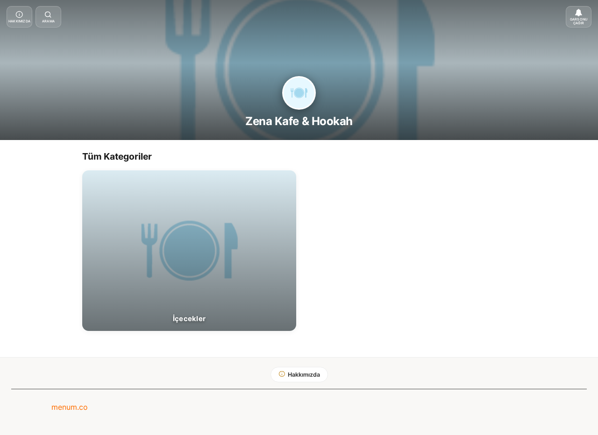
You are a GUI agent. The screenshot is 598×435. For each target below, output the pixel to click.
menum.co (69, 407)
